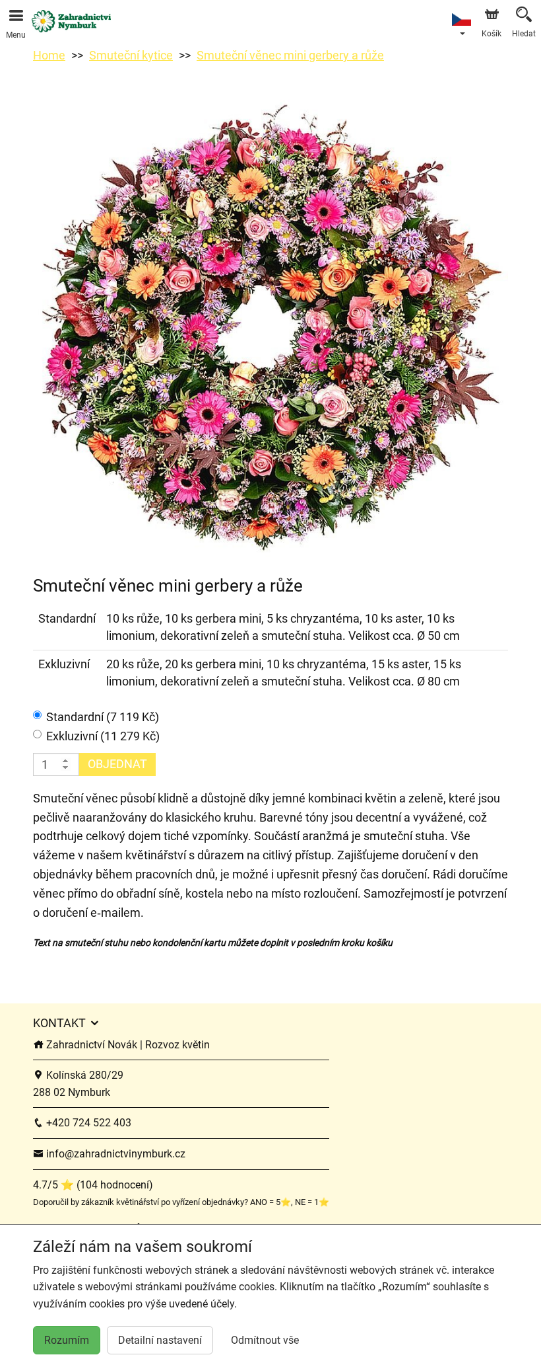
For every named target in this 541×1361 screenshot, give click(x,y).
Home (49, 55)
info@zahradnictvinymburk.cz (114, 1153)
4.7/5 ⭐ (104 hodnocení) (93, 1185)
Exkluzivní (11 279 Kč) (103, 736)
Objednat (117, 764)
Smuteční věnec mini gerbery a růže (290, 55)
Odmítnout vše (265, 1340)
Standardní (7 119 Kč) (102, 717)
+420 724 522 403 (87, 1122)
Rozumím (66, 1340)
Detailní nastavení (160, 1340)
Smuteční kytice (131, 55)
